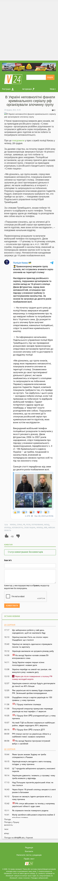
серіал (19, 525)
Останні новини (12, 616)
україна (13, 525)
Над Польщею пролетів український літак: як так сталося (32, 784)
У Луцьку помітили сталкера (28, 704)
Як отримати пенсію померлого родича (30, 810)
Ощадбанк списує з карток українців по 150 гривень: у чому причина (32, 698)
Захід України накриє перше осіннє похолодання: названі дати (28, 663)
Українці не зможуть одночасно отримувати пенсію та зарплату (32, 645)
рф (24, 525)
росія (28, 525)
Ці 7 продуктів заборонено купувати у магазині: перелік (33, 770)
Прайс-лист (29, 858)
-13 (11, 536)
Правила (36, 585)
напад (46, 525)
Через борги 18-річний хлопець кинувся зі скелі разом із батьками (34, 791)
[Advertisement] (29, 30)
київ (45, 527)
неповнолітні (17, 527)
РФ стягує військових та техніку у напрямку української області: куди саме (33, 805)
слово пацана (29, 527)
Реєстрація (6, 89)
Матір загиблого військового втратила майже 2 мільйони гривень (33, 816)
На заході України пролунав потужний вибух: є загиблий (31, 742)
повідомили (18, 140)
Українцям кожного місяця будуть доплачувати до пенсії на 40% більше (33, 684)
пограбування (37, 525)
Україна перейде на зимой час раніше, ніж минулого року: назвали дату (31, 670)
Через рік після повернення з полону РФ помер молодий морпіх (32, 677)
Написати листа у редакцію (29, 854)
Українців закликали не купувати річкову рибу (33, 651)
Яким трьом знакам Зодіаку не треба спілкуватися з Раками (29, 755)
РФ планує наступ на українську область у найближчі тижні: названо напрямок (31, 735)
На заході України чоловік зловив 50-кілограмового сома (30, 656)
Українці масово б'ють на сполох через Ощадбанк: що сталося (30, 638)
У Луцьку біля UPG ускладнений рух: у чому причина (34, 717)
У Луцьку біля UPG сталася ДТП (30, 729)
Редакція (29, 847)
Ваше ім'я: (8, 560)
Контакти (29, 851)
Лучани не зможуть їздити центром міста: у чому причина (32, 798)
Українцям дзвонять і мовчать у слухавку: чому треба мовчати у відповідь (33, 777)
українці (39, 527)
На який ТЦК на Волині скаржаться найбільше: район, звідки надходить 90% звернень (33, 724)
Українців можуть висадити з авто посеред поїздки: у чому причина (31, 762)
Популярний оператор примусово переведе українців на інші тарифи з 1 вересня (32, 710)
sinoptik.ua (19, 837)
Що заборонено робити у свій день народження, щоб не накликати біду (28, 631)
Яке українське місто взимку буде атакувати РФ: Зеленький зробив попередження (32, 691)
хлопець (7, 527)
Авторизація (27, 89)
